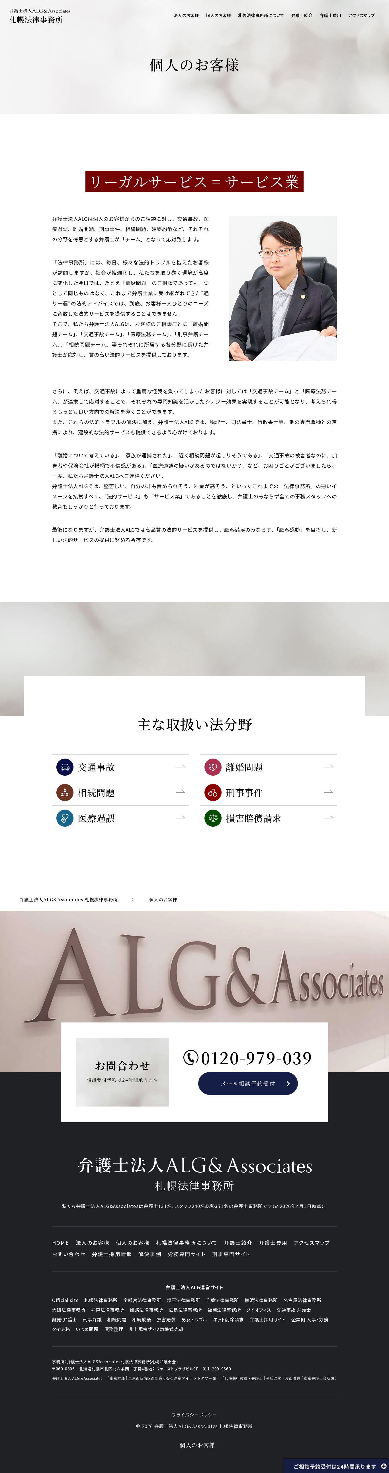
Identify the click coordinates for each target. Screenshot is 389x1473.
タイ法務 (61, 1329)
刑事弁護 (92, 1319)
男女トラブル (194, 1319)
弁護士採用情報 (112, 1254)
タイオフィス (258, 1309)
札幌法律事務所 (100, 1300)
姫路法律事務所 (146, 1309)
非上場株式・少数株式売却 (156, 1329)
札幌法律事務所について (187, 1242)
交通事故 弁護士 (294, 1309)
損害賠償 (166, 1319)
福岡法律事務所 (224, 1309)
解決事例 (149, 1254)
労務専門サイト (187, 1254)
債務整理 (113, 1329)
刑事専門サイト (231, 1254)
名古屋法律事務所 (302, 1300)
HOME (60, 1242)
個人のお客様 (133, 1242)
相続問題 (116, 1319)
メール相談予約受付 (248, 1083)
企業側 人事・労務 (309, 1319)
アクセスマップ (312, 1242)
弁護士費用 (273, 1242)
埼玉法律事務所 (183, 1300)
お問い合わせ (69, 1254)
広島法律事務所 (185, 1309)
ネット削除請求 (228, 1319)
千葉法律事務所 (222, 1300)
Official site (65, 1300)
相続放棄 (141, 1319)
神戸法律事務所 (107, 1309)
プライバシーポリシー (195, 1414)
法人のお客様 (93, 1242)
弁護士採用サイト (267, 1319)
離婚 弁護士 (64, 1319)
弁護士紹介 (238, 1242)
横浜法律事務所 (261, 1300)
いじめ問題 (87, 1329)
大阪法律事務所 (68, 1309)
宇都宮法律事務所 (142, 1300)
